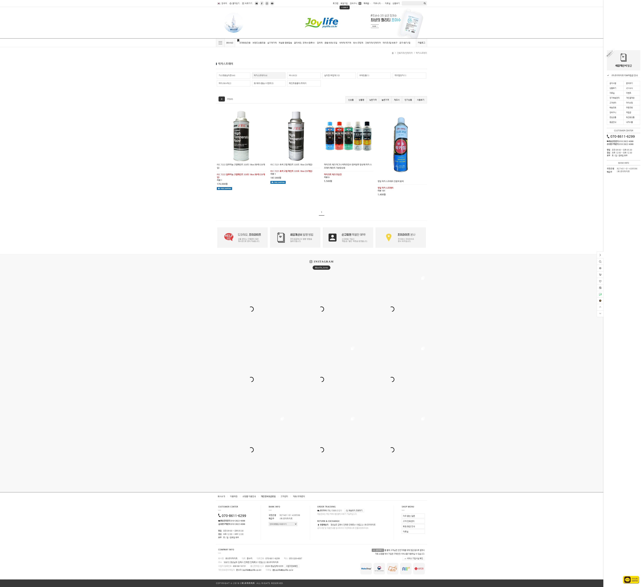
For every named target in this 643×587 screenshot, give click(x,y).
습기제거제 (272, 43)
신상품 (351, 100)
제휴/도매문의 (299, 496)
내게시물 (629, 122)
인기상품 (408, 100)
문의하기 (629, 83)
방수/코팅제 (358, 43)
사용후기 (420, 100)
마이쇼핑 (629, 103)
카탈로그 (421, 43)
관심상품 (613, 117)
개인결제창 (630, 98)
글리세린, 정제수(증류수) (304, 43)
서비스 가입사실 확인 (414, 558)
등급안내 (613, 122)
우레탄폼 (364, 75)
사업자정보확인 (292, 566)
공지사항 (613, 83)
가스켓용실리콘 (227, 75)
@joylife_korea (321, 268)
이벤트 (628, 93)
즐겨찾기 (236, 3)
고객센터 (284, 496)
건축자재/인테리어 (373, 43)
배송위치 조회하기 (355, 510)
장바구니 (355, 3)
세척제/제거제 (345, 43)
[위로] (600, 307)
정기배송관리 (615, 98)
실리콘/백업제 (332, 75)
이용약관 (233, 496)
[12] (241, 112)
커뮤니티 (377, 3)
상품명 (361, 100)
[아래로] (600, 313)
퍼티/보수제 (225, 83)
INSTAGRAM (324, 261)
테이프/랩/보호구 (390, 43)
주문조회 (629, 108)
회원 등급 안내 (409, 526)
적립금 (628, 112)
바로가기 (248, 3)
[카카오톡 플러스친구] (600, 299)
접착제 (320, 43)
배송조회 (613, 108)
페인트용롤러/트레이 (297, 83)
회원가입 (344, 4)
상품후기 (396, 3)
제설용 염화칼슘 (285, 43)
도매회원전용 (245, 43)
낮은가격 (373, 100)
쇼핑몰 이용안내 (249, 496)
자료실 (387, 3)
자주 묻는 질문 (409, 516)
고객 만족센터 (408, 521)
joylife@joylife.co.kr (252, 570)
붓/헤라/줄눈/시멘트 (264, 83)
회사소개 (221, 496)
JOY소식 (629, 88)
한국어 (224, 3)
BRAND (229, 43)
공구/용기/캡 (404, 43)
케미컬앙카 (400, 75)
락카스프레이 (421, 53)
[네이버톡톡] (600, 292)
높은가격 (385, 100)
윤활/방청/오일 (331, 43)
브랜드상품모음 (259, 43)
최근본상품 (630, 117)
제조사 (397, 100)
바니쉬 (293, 75)
